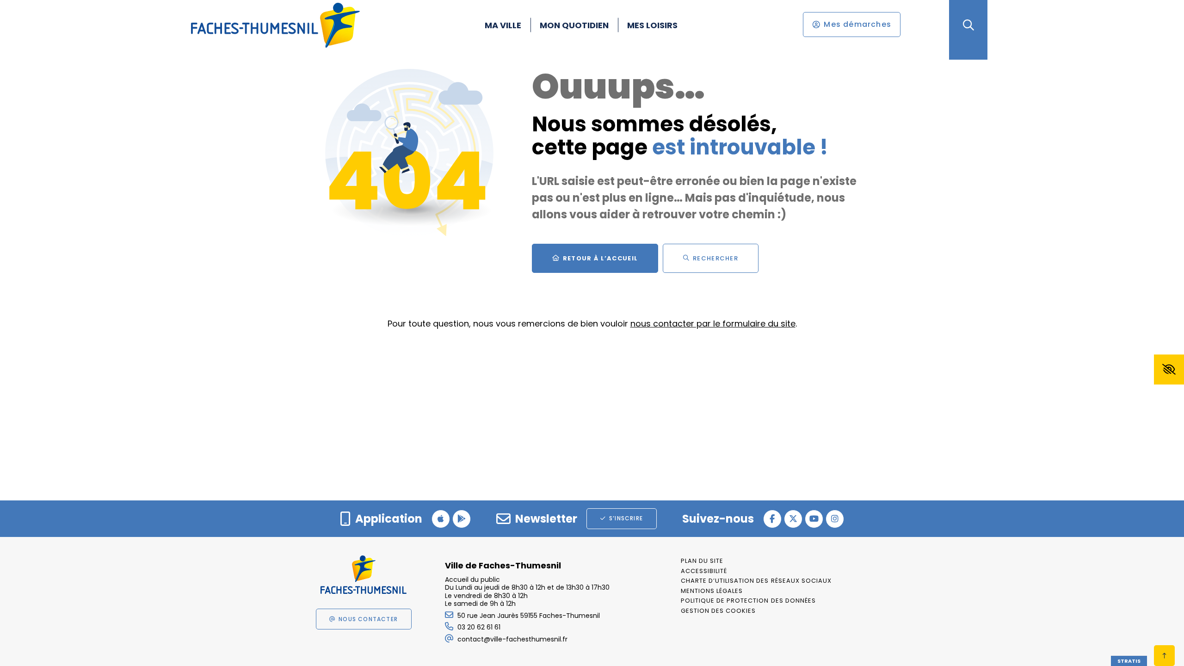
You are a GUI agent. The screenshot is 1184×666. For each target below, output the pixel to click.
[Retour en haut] (1164, 655)
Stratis (1129, 661)
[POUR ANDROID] (461, 519)
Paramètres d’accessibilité (1169, 370)
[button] (968, 25)
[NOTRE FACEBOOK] (772, 519)
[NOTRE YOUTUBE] (814, 519)
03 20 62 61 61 (478, 627)
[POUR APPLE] (441, 519)
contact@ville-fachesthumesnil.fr (512, 639)
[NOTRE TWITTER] (793, 519)
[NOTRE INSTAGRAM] (835, 519)
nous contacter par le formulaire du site (713, 323)
